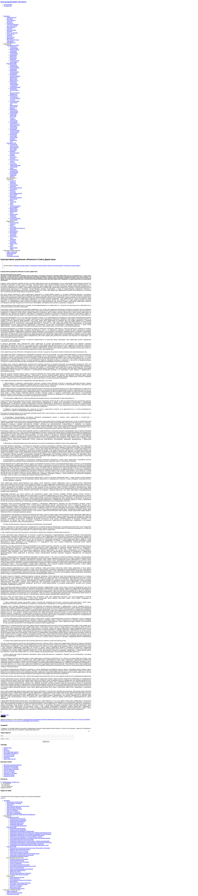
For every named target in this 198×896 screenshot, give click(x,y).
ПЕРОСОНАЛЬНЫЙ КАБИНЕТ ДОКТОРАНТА (13, 2)
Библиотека (5, 715)
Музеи (5, 749)
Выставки (6, 750)
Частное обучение (9, 770)
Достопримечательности (11, 752)
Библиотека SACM (9, 776)
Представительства (10, 759)
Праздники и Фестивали (11, 753)
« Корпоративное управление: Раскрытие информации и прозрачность (44, 719)
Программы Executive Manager (13, 765)
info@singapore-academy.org (10, 782)
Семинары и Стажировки (11, 767)
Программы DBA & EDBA (11, 766)
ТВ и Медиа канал (9, 774)
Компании (7, 757)
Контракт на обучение (10, 773)
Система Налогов (9, 756)
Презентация (7, 747)
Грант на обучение (9, 772)
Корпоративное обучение (11, 769)
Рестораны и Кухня (9, 754)
